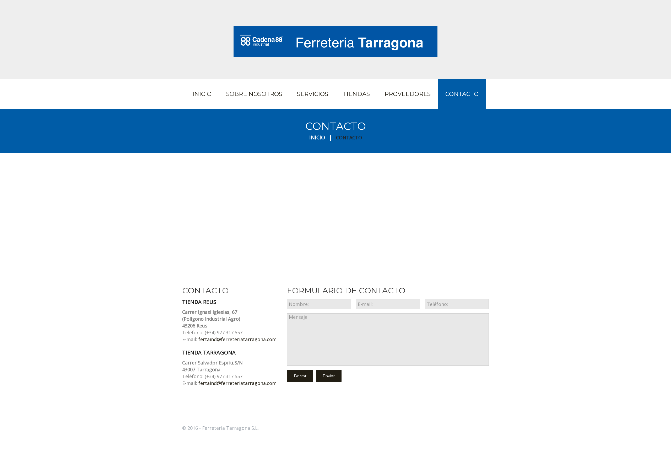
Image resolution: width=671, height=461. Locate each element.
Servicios (312, 94)
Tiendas (356, 94)
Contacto (462, 94)
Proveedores (408, 94)
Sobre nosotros (254, 94)
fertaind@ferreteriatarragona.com (237, 339)
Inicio (202, 94)
